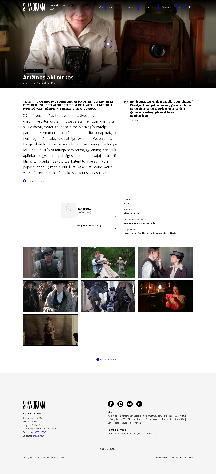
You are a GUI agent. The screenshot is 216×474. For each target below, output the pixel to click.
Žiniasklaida (113, 422)
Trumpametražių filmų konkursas (156, 415)
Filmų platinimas (135, 419)
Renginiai (114, 419)
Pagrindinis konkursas (129, 415)
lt (100, 6)
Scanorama (113, 6)
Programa (148, 6)
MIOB (123, 419)
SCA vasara (166, 6)
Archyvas (138, 422)
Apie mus (112, 415)
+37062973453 (40, 432)
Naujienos (131, 6)
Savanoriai (127, 422)
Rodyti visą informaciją (89, 225)
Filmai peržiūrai (153, 419)
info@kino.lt (38, 435)
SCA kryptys (180, 415)
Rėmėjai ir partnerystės (173, 419)
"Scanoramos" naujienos (33, 71)
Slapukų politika (107, 448)
